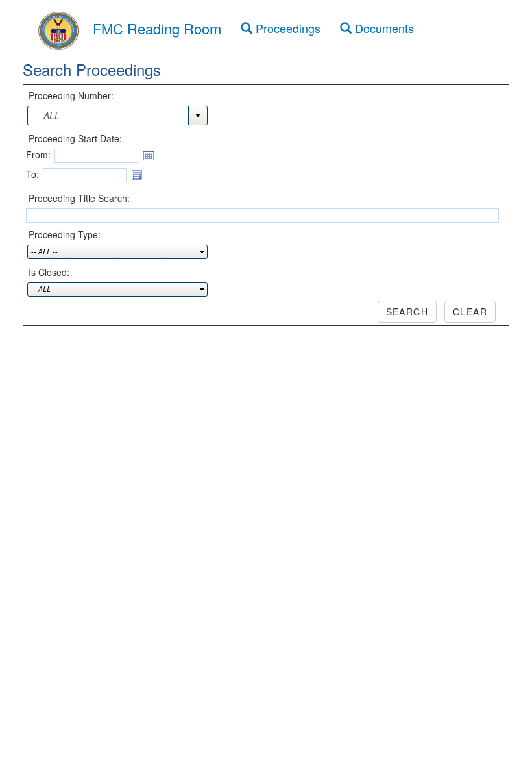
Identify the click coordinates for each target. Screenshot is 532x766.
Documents (383, 27)
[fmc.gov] (59, 28)
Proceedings (286, 27)
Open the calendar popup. (148, 156)
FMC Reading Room (157, 28)
